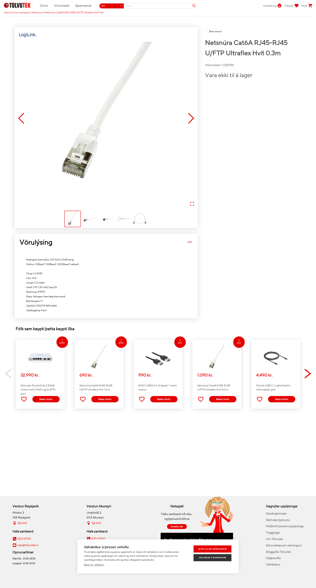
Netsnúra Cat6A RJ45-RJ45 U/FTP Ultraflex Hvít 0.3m (74, 12)
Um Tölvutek (274, 539)
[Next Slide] (191, 118)
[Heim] (19, 5)
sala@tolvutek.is (27, 545)
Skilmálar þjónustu (278, 520)
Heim (7, 12)
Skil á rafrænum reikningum (284, 545)
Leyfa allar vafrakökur (212, 549)
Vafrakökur (273, 564)
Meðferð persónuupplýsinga (284, 526)
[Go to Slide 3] (106, 219)
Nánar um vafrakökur (94, 565)
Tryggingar (273, 533)
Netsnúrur (37, 12)
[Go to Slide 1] (72, 219)
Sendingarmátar (276, 514)
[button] (106, 118)
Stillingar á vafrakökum (212, 558)
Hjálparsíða (273, 558)
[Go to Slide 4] (123, 219)
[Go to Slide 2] (89, 219)
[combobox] (161, 6)
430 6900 (98, 539)
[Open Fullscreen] (192, 204)
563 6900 (24, 539)
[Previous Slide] (21, 118)
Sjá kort (22, 523)
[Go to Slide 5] (140, 219)
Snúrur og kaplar (21, 12)
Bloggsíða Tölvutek (278, 552)
